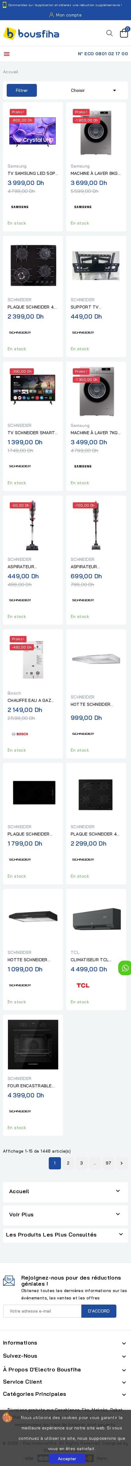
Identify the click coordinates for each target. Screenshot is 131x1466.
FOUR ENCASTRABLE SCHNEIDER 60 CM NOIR (32, 1086)
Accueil (19, 1191)
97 (109, 1163)
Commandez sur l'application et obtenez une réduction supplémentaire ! (65, 5)
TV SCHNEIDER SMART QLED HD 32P (31, 433)
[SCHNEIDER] (20, 332)
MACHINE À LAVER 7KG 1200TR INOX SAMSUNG (95, 433)
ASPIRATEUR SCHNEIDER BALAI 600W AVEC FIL (26, 567)
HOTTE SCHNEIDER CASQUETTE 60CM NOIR (28, 960)
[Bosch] (20, 733)
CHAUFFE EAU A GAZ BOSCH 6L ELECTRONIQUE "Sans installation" (30, 701)
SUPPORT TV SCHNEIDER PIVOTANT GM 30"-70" (94, 307)
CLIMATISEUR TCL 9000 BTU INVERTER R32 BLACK (93, 960)
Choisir (94, 90)
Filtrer (17, 90)
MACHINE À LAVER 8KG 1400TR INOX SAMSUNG (96, 174)
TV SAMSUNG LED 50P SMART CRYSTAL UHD (31, 174)
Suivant (122, 1163)
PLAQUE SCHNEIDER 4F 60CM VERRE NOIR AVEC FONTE (96, 834)
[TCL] (83, 984)
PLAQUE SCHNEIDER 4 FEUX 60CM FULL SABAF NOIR (31, 307)
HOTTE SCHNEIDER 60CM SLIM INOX (91, 705)
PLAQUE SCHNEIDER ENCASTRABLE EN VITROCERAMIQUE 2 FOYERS (29, 834)
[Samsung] (20, 206)
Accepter (67, 1458)
